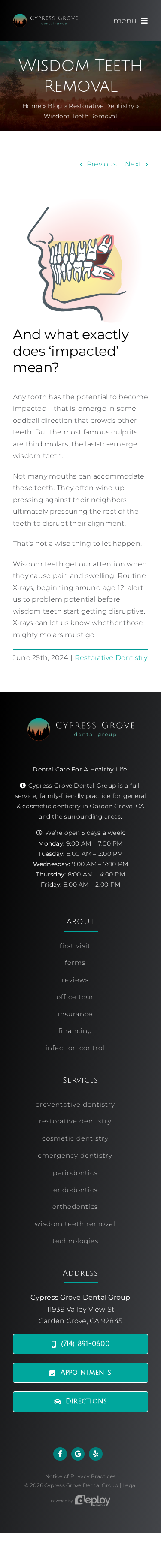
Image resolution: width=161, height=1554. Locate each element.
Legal (129, 1485)
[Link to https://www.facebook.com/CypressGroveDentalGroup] (60, 1454)
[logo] (45, 17)
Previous (102, 164)
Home (31, 106)
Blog (55, 106)
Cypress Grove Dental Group (81, 1485)
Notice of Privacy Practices (80, 1476)
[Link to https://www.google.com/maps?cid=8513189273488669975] (78, 1454)
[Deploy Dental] (92, 1501)
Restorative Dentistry (101, 106)
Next (133, 164)
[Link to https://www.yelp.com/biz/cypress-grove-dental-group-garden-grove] (96, 1454)
